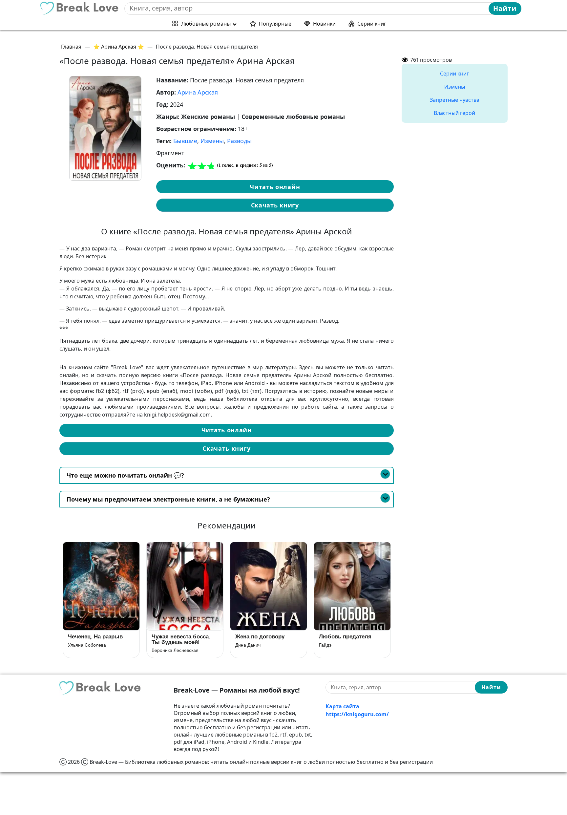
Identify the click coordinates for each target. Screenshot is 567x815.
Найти (504, 8)
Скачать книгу (275, 205)
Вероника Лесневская (175, 650)
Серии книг (371, 23)
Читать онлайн (275, 187)
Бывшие (185, 141)
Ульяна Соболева (87, 645)
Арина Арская (198, 92)
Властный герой (454, 113)
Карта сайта (342, 706)
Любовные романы (206, 23)
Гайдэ (325, 645)
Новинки (324, 23)
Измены (212, 141)
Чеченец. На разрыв (95, 636)
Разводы (239, 141)
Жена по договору (259, 636)
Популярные (275, 23)
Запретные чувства (454, 99)
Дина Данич (248, 645)
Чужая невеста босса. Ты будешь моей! (181, 639)
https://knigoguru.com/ (357, 714)
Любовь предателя (345, 636)
